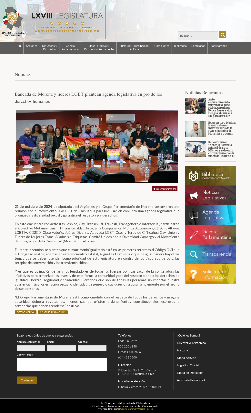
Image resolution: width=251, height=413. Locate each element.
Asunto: (82, 341)
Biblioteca (180, 45)
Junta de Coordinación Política (134, 47)
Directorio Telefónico (191, 343)
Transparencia (218, 45)
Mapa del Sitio (186, 357)
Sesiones (31, 45)
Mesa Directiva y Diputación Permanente (99, 47)
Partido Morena (26, 312)
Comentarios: (25, 354)
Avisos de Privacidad (191, 380)
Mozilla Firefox (145, 409)
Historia (182, 350)
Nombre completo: (28, 341)
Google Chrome (128, 409)
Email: (50, 341)
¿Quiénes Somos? (188, 335)
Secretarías (198, 45)
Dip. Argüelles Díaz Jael (53, 312)
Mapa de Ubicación (190, 372)
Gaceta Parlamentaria (70, 47)
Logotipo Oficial (188, 365)
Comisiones (161, 45)
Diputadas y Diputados (49, 47)
